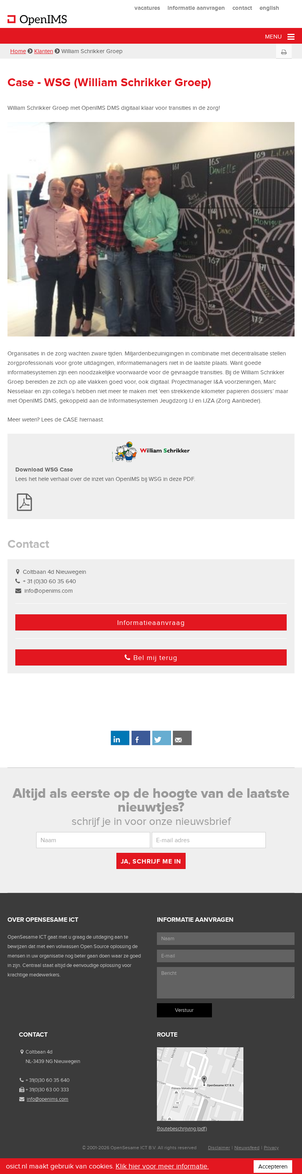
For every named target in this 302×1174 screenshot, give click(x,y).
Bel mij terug (155, 658)
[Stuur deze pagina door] (182, 744)
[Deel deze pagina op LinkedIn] (119, 744)
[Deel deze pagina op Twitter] (161, 744)
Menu (274, 36)
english (269, 7)
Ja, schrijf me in (151, 861)
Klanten (43, 51)
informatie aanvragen (196, 7)
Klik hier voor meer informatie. (162, 1166)
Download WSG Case (44, 469)
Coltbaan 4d (39, 1052)
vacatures (147, 7)
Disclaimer (219, 1147)
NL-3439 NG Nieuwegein (53, 1061)
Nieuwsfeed (247, 1147)
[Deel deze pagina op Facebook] (140, 744)
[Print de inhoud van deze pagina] (284, 52)
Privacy (271, 1147)
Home (18, 51)
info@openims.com (48, 591)
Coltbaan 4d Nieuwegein (54, 572)
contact (242, 7)
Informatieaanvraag (151, 623)
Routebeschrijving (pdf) (182, 1128)
